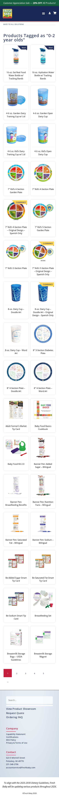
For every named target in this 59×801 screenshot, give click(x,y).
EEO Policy (11, 740)
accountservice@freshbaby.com (20, 767)
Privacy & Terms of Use (16, 742)
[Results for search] (29, 705)
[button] (43, 13)
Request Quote (15, 713)
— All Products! (29, 3)
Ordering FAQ (14, 717)
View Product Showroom (21, 708)
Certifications (12, 737)
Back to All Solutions (13, 24)
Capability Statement (15, 734)
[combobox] (29, 700)
